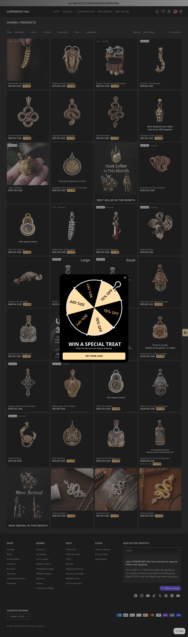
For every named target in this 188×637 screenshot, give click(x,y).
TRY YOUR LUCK (94, 356)
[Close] (125, 277)
